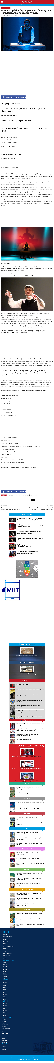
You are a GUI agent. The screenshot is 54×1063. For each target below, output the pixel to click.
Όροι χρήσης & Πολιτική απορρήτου (16, 1057)
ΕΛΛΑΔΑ (3, 7)
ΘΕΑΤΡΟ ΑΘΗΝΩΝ (25, 495)
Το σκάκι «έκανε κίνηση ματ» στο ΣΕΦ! (25, 739)
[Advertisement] (27, 216)
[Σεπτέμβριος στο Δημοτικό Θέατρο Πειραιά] (27, 650)
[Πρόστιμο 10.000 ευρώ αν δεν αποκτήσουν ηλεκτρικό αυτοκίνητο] (12, 824)
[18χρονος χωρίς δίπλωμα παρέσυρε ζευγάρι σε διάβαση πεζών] (12, 717)
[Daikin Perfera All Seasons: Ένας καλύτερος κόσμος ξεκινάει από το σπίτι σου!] (12, 895)
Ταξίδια (27, 828)
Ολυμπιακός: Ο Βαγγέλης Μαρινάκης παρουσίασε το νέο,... (27, 768)
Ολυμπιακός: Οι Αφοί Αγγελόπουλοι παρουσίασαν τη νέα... (27, 756)
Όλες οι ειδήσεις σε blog (27, 4)
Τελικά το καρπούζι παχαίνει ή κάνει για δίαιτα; (27, 793)
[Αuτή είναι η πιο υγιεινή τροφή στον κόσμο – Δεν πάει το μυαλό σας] (12, 915)
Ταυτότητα (27, 1057)
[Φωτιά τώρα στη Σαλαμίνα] (12, 686)
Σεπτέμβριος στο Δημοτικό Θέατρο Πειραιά (27, 655)
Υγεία (27, 783)
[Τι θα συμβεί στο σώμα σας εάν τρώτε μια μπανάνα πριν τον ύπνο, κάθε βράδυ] (12, 920)
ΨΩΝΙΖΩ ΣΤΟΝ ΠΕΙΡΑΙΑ (28, 662)
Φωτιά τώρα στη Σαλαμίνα (22, 684)
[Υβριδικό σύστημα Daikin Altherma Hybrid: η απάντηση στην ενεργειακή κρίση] (12, 905)
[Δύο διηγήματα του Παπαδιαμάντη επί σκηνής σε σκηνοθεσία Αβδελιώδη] (12, 526)
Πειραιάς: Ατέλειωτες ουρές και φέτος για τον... (27, 674)
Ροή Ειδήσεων (28, 680)
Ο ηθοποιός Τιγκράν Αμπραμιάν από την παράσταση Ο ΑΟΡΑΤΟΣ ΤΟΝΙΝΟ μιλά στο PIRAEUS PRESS (40, 508)
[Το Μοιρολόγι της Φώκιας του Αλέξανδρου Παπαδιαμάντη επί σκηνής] (12, 533)
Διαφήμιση (33, 1057)
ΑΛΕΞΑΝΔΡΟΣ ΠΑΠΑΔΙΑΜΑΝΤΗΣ (14, 495)
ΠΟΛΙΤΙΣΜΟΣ (8, 7)
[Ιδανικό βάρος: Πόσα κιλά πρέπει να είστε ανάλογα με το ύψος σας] (12, 926)
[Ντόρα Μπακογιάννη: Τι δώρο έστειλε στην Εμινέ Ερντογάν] (12, 885)
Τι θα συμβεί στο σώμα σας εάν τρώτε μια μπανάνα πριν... (30, 918)
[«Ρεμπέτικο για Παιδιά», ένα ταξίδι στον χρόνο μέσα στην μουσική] (12, 865)
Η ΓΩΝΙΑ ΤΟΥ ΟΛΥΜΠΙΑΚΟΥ (27, 746)
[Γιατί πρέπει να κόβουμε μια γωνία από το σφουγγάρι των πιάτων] (12, 875)
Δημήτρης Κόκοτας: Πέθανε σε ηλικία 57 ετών (27, 695)
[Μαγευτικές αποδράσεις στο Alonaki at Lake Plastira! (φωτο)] (12, 845)
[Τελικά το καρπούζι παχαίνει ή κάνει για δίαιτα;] (12, 794)
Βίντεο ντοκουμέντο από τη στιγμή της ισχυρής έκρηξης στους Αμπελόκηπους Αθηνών (12, 508)
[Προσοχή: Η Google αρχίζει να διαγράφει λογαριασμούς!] (12, 809)
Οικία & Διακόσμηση (27, 889)
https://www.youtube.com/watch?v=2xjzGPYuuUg (23, 275)
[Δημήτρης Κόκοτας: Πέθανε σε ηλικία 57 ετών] (12, 696)
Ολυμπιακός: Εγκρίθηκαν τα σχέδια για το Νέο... (27, 780)
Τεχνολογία (27, 798)
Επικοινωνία (39, 1057)
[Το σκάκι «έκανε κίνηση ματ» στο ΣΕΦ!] (12, 741)
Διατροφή (27, 909)
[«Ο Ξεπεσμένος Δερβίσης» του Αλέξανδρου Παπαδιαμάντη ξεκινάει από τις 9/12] (12, 520)
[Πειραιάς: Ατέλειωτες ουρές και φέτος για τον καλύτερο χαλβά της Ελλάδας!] (27, 669)
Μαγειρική (27, 869)
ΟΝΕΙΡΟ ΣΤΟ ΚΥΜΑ (34, 495)
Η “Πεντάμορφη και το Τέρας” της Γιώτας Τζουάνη (28, 858)
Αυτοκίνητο (27, 813)
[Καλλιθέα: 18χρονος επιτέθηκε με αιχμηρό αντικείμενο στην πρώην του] (12, 712)
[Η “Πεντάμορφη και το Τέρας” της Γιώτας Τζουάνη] (12, 860)
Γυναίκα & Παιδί (27, 849)
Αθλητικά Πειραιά (28, 720)
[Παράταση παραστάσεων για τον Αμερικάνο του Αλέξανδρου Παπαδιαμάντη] (12, 546)
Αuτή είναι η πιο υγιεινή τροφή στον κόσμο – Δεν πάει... (29, 913)
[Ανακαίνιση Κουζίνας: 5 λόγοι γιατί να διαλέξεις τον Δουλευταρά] (12, 900)
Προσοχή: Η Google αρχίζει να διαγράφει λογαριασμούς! (29, 808)
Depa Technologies (34, 1059)
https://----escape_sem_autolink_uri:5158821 (15, 446)
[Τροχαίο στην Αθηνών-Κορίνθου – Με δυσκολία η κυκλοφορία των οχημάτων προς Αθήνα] (12, 707)
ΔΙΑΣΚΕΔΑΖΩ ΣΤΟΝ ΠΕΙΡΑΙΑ (28, 644)
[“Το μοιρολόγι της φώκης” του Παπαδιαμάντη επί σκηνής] (12, 539)
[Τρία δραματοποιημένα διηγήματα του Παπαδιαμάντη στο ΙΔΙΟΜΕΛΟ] (12, 553)
